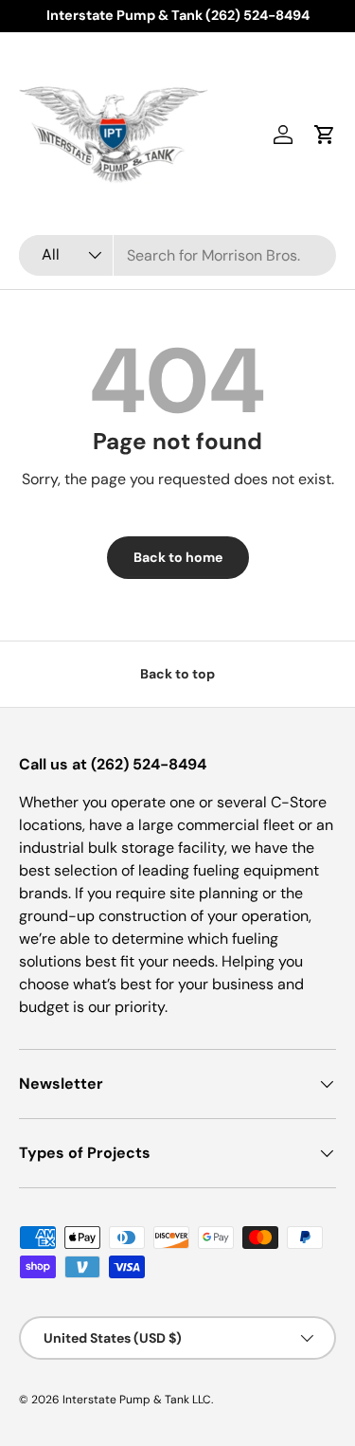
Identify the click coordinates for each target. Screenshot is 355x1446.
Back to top (177, 673)
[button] (325, 134)
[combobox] (177, 255)
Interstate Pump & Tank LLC (136, 1399)
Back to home (177, 557)
